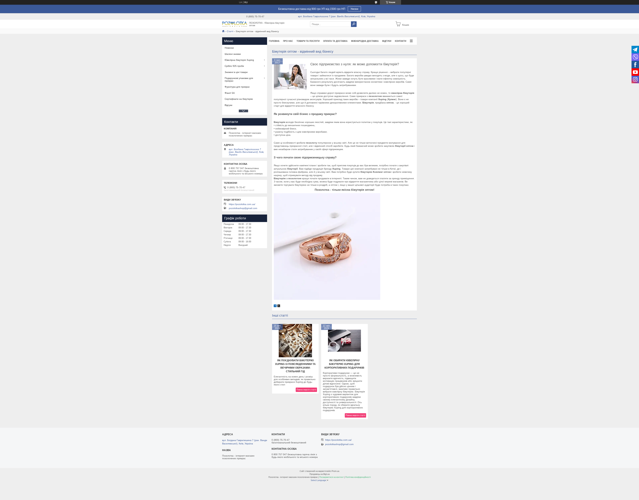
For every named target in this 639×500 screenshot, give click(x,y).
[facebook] (275, 306)
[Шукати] (354, 24)
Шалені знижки (233, 54)
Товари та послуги (308, 41)
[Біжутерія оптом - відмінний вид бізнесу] (290, 76)
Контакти (400, 41)
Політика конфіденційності (358, 477)
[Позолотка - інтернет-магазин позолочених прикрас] (234, 24)
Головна (274, 41)
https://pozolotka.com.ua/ (242, 204)
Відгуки (386, 41)
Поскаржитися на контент (331, 477)
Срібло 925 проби (234, 66)
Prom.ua (335, 471)
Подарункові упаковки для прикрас (239, 79)
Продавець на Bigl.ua (320, 474)
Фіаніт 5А (230, 93)
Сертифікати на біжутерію (239, 99)
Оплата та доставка (335, 41)
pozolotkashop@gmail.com (243, 208)
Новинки (229, 47)
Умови (354, 8)
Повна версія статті (306, 389)
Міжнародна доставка (365, 41)
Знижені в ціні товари (236, 72)
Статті (230, 31)
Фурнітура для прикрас (237, 86)
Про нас (288, 41)
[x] (278, 306)
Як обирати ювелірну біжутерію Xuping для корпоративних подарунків (344, 364)
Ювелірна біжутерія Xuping (239, 60)
